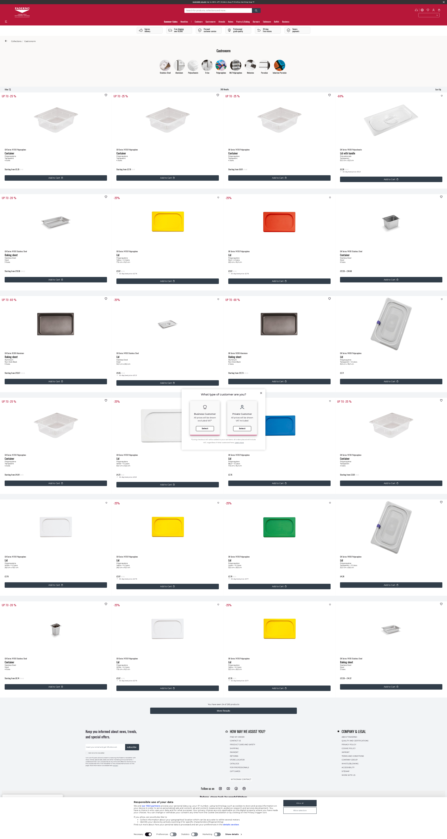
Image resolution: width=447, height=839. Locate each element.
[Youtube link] (228, 788)
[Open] (256, 10)
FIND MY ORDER (237, 737)
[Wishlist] (105, 95)
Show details (232, 834)
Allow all (299, 803)
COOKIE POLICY (349, 748)
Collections (16, 41)
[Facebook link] (236, 788)
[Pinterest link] (244, 788)
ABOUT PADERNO (349, 737)
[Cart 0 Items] (439, 10)
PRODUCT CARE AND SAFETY (242, 745)
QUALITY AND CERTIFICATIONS (355, 741)
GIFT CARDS (235, 771)
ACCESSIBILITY (348, 767)
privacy (115, 765)
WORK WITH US (348, 775)
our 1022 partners (151, 806)
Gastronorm (30, 41)
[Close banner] (443, 2)
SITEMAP (345, 771)
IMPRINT (345, 752)
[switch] (173, 834)
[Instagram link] (220, 788)
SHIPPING (234, 748)
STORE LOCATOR (237, 760)
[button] (184, 22)
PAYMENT (234, 752)
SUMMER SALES (199, 2)
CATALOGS (234, 764)
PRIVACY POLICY (349, 745)
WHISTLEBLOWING (350, 764)
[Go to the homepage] (22, 12)
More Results (223, 710)
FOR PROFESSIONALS (239, 767)
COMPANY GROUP (350, 760)
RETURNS (234, 756)
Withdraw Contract (241, 779)
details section (231, 825)
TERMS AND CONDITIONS (353, 756)
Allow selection (300, 810)
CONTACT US (235, 741)
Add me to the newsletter (96, 753)
